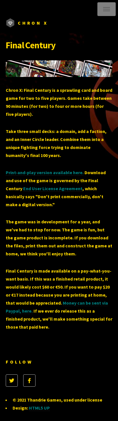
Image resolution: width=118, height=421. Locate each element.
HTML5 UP (39, 408)
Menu (106, 9)
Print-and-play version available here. (45, 172)
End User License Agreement (52, 188)
